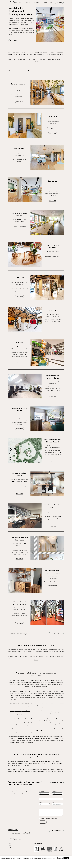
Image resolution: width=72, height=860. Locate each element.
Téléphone (41, 802)
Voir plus (36, 61)
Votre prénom (41, 791)
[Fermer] (70, 858)
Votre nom (54, 791)
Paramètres (60, 858)
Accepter (66, 858)
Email (53, 802)
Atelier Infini (18, 2)
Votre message (42, 807)
